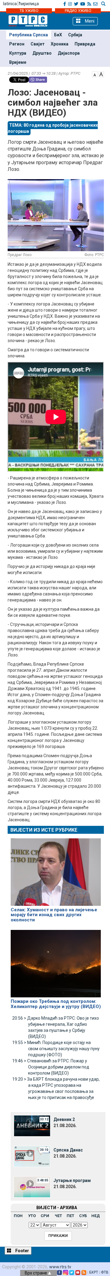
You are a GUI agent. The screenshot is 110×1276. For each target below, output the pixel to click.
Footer (21, 1250)
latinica (10, 3)
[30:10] (32, 1156)
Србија (75, 34)
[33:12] (32, 1125)
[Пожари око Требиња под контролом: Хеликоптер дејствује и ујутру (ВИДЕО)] (56, 961)
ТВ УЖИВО (29, 11)
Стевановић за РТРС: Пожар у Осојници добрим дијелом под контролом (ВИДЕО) (50, 1066)
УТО (32, 1215)
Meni (89, 21)
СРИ (45, 1215)
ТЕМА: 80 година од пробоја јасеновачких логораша (53, 128)
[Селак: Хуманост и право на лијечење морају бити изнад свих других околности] (56, 869)
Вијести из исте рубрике (43, 830)
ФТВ (104, 1272)
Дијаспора (69, 53)
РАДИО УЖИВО (78, 11)
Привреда (85, 44)
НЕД (95, 1215)
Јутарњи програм (72, 1180)
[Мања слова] (94, 73)
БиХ (58, 34)
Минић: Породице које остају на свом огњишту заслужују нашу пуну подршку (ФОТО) (56, 1048)
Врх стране (36, 1273)
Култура (17, 53)
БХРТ (93, 1272)
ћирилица (29, 3)
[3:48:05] (32, 1186)
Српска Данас (68, 1150)
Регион (16, 44)
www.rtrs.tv (60, 1266)
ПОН (18, 1215)
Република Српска (28, 34)
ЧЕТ (58, 1215)
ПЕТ (70, 1215)
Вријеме (17, 62)
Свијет (38, 44)
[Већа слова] (101, 73)
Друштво (42, 53)
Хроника (59, 44)
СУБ (83, 1215)
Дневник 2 (64, 1119)
